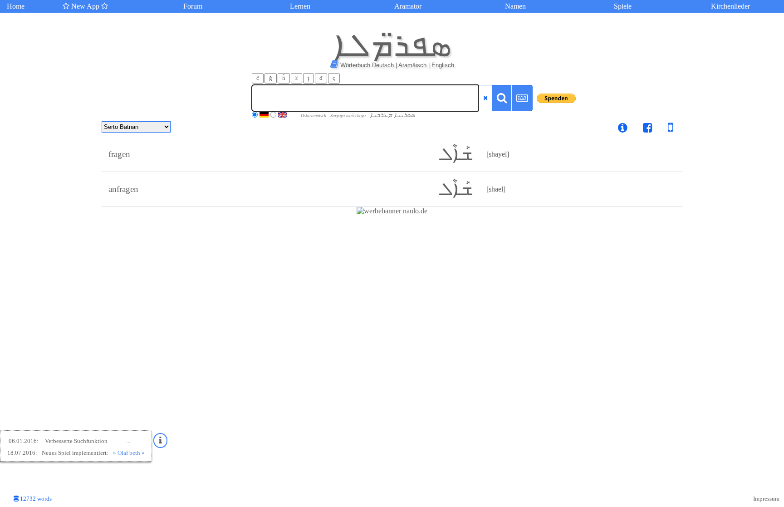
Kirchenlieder (730, 6)
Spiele (623, 6)
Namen (515, 6)
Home (15, 6)
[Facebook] (647, 129)
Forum (192, 6)
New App (85, 6)
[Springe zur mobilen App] (663, 129)
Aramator (407, 6)
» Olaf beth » (129, 452)
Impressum (766, 499)
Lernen (300, 6)
